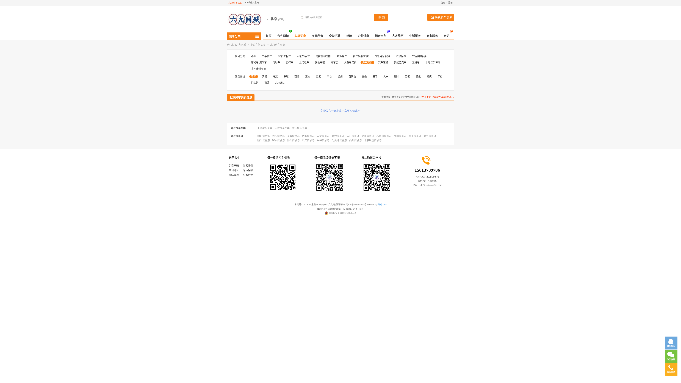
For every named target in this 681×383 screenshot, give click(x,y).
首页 (269, 35)
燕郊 (266, 82)
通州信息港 (368, 136)
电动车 (276, 62)
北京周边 (280, 82)
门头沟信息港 (339, 140)
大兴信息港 (430, 136)
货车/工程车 (284, 56)
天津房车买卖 (282, 128)
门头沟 (255, 82)
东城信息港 (293, 136)
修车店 (334, 62)
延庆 (429, 76)
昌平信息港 (415, 136)
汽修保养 (401, 56)
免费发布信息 (443, 17)
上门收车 (304, 62)
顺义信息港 (263, 140)
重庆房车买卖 (299, 128)
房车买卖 (367, 62)
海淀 (275, 76)
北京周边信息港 (372, 140)
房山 (364, 76)
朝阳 (264, 76)
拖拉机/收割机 (323, 56)
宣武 (318, 76)
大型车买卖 (350, 62)
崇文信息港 (323, 136)
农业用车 (342, 56)
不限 (253, 56)
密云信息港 (278, 140)
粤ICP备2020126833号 (356, 204)
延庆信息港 (308, 140)
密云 (407, 76)
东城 (286, 76)
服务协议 (248, 175)
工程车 (416, 62)
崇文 (307, 76)
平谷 (440, 76)
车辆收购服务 (419, 56)
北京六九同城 (238, 44)
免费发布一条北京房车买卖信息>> (340, 110)
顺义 (396, 76)
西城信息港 (308, 136)
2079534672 (433, 177)
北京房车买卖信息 (240, 97)
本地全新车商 (258, 68)
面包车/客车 (303, 56)
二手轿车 (267, 56)
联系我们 (248, 165)
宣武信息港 (338, 136)
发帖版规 (234, 175)
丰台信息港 (353, 136)
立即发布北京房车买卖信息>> (437, 97)
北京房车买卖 (277, 44)
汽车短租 (383, 62)
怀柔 (418, 76)
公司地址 (234, 170)
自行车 (289, 62)
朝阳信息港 (263, 136)
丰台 (329, 76)
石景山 (352, 76)
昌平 (375, 76)
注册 (443, 2)
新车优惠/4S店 (361, 56)
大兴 (385, 76)
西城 (296, 76)
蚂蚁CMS (382, 204)
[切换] (281, 19)
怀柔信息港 (293, 140)
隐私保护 (248, 170)
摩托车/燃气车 (259, 62)
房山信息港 (400, 136)
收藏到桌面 (253, 2)
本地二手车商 (432, 62)
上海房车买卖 (264, 128)
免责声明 (234, 165)
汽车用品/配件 (382, 56)
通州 (340, 76)
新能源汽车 (400, 62)
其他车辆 (320, 62)
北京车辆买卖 (258, 44)
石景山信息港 (384, 136)
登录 (450, 2)
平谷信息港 (323, 140)
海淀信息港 (278, 136)
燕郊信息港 (355, 140)
